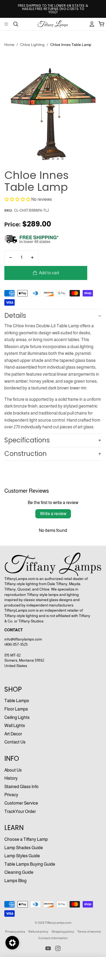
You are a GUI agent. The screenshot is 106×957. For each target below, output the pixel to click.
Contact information (53, 938)
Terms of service (89, 931)
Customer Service (21, 803)
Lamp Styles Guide (22, 855)
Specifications (27, 440)
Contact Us (15, 742)
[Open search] (16, 24)
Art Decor (13, 734)
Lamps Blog (15, 880)
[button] (17, 199)
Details (15, 315)
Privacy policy (15, 931)
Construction (25, 453)
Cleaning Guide (18, 872)
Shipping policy (63, 931)
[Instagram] (58, 948)
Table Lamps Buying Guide (29, 864)
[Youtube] (48, 948)
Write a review (53, 513)
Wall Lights (14, 725)
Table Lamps (16, 700)
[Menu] (6, 24)
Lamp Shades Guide (23, 847)
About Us (13, 770)
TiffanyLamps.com (58, 923)
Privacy (11, 794)
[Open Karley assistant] (12, 942)
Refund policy (38, 931)
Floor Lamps (16, 709)
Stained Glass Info (21, 786)
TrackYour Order (20, 811)
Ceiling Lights (17, 717)
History (11, 778)
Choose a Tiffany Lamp (26, 839)
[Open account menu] (92, 24)
